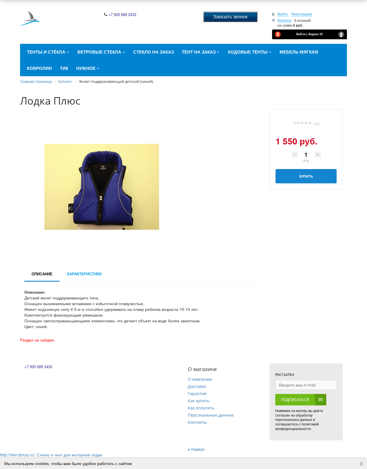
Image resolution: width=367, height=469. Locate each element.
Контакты (197, 422)
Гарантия (197, 393)
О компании (200, 379)
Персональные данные (211, 415)
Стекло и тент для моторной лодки (69, 455)
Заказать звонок (230, 16)
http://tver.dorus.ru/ (17, 455)
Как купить (198, 400)
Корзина (284, 20)
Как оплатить (201, 408)
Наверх (197, 449)
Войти (283, 13)
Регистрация (301, 13)
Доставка (197, 386)
